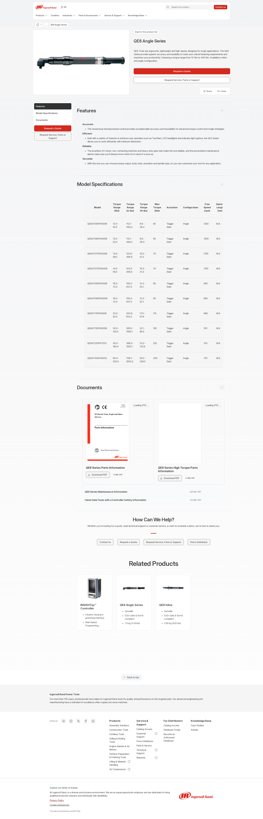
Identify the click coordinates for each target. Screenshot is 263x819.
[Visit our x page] (78, 721)
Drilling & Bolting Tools (117, 740)
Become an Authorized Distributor (169, 737)
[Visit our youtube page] (63, 721)
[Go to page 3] (143, 436)
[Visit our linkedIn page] (93, 721)
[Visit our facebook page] (85, 721)
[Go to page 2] (143, 423)
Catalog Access (144, 729)
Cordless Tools (116, 734)
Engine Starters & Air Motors (119, 748)
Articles (194, 729)
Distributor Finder (172, 729)
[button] (153, 110)
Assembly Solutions (119, 725)
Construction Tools (118, 729)
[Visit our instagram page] (71, 721)
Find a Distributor (144, 741)
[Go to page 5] (143, 462)
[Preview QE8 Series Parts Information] (110, 438)
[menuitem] (42, 15)
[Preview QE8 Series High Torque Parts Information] (182, 438)
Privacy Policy (57, 800)
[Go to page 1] (143, 410)
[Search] (167, 7)
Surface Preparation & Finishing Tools (119, 756)
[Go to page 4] (143, 449)
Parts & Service (144, 745)
